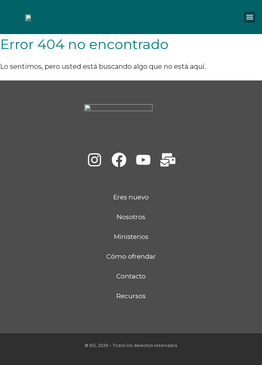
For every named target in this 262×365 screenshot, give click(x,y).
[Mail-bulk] (167, 159)
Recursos (131, 296)
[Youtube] (143, 159)
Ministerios (131, 237)
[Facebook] (118, 159)
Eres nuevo (131, 197)
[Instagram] (94, 159)
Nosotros (131, 217)
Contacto (131, 276)
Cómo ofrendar (131, 256)
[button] (249, 17)
